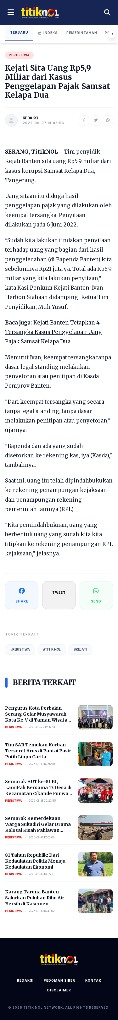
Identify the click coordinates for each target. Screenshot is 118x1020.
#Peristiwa (20, 649)
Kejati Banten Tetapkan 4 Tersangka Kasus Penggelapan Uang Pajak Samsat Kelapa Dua (53, 332)
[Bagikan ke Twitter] (96, 120)
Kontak (93, 980)
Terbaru (19, 32)
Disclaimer (59, 990)
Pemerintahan (81, 33)
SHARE (21, 601)
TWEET (59, 592)
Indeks (50, 33)
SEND (96, 601)
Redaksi (25, 980)
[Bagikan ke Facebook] (84, 120)
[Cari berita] (107, 12)
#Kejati (80, 649)
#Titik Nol (52, 649)
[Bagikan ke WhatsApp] (108, 120)
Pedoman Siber (59, 980)
